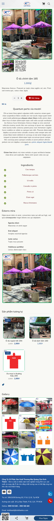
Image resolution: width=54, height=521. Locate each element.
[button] (3, 385)
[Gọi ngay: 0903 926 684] (50, 500)
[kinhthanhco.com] (27, 4)
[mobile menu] (3, 4)
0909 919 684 (13, 506)
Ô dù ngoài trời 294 (14, 341)
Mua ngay (43, 518)
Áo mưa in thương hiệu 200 (14, 374)
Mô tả (4, 104)
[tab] (27, 104)
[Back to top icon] (50, 507)
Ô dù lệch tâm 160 (40, 341)
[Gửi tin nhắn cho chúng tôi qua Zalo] (50, 496)
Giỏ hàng (35, 98)
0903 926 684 (24, 506)
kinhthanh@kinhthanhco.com (17, 510)
